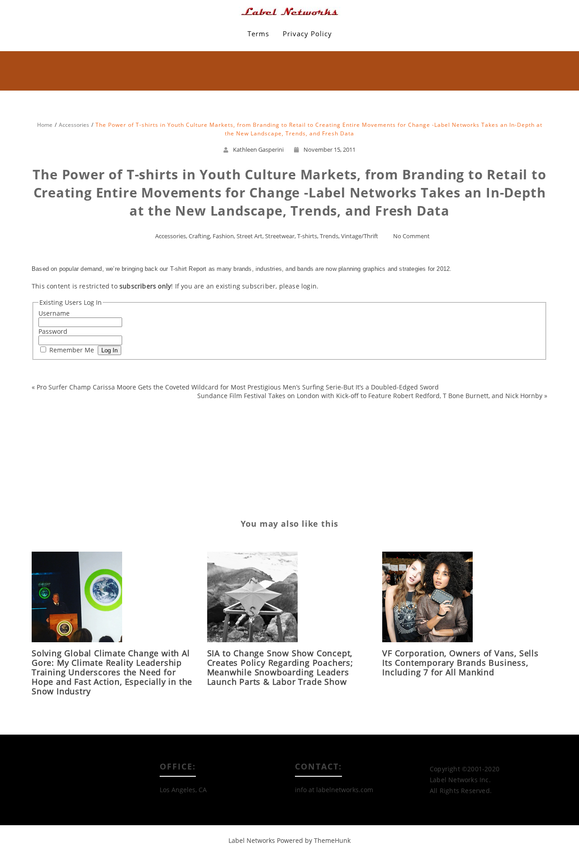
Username (54, 313)
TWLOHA (134, 458)
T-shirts (307, 236)
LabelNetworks (106, 429)
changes (129, 399)
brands (102, 399)
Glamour (77, 414)
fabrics (181, 399)
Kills (53, 429)
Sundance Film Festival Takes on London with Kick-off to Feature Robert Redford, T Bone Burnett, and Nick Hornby (369, 395)
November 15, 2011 (330, 149)
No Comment (411, 236)
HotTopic (136, 414)
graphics (107, 414)
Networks (168, 429)
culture (156, 399)
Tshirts (107, 458)
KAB (185, 414)
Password (52, 331)
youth (128, 473)
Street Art (249, 236)
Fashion (223, 236)
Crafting (199, 236)
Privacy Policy (307, 33)
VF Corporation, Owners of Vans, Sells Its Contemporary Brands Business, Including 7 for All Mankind (460, 663)
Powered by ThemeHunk (314, 840)
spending (121, 443)
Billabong (73, 399)
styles (148, 443)
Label (73, 429)
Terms (258, 33)
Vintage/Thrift (359, 236)
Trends (329, 236)
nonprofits (60, 443)
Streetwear (279, 236)
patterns (91, 443)
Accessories (170, 236)
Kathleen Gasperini (258, 149)
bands (46, 399)
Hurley (164, 414)
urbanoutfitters (173, 458)
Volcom (104, 473)
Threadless (52, 458)
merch (141, 429)
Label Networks (251, 840)
